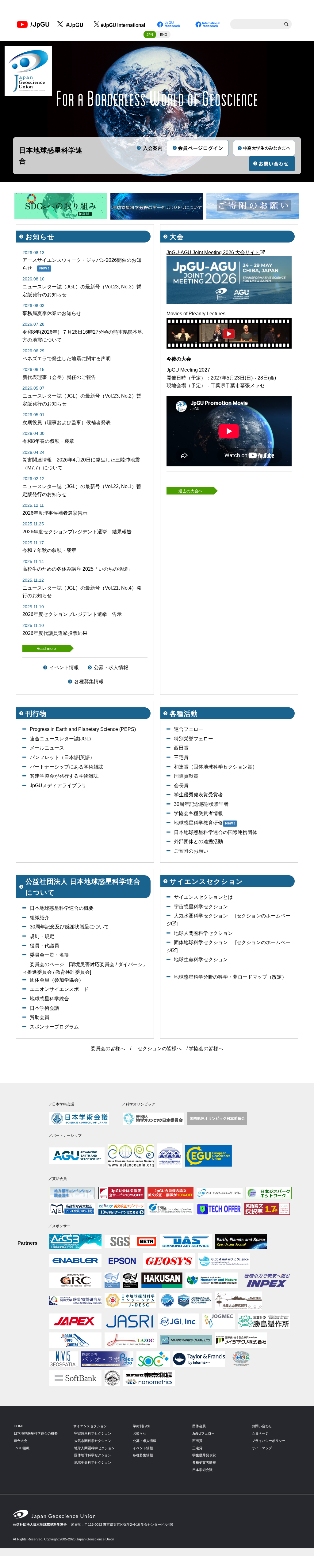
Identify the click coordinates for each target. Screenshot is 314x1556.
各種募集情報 (89, 681)
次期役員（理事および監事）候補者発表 (66, 422)
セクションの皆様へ (159, 1048)
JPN (150, 34)
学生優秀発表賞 (204, 1455)
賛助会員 (39, 1017)
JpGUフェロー (203, 1433)
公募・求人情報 (111, 667)
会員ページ (260, 1433)
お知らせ (139, 1433)
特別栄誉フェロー (193, 738)
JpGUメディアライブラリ (58, 785)
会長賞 (181, 785)
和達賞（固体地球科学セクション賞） (215, 766)
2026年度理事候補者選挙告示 (54, 513)
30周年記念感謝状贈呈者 (201, 804)
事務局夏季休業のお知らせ (51, 313)
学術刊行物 (141, 1426)
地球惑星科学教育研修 (198, 822)
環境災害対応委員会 (92, 964)
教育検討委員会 (73, 972)
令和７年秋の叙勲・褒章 (49, 550)
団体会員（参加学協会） (57, 980)
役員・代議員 (44, 945)
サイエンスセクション (90, 1426)
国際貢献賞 (186, 776)
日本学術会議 (44, 1008)
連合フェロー (188, 729)
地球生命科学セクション (201, 959)
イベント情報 (64, 667)
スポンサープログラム (54, 1026)
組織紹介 (39, 917)
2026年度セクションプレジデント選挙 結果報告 (77, 531)
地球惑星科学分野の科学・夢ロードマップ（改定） (230, 977)
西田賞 (181, 747)
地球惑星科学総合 (49, 998)
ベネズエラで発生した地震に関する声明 (66, 358)
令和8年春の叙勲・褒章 (48, 441)
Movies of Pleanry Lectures (196, 313)
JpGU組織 (21, 1448)
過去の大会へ (190, 491)
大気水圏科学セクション (201, 915)
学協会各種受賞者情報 (198, 813)
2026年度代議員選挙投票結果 (54, 633)
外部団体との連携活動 (198, 841)
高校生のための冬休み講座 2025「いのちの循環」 (77, 569)
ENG (163, 34)
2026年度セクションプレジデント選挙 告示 (72, 614)
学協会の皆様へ (206, 1048)
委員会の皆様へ (108, 1048)
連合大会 (20, 1441)
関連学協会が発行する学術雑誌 (64, 776)
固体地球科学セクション (201, 942)
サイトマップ (262, 1448)
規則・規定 (42, 936)
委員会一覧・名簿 (49, 955)
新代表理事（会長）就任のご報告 (59, 377)
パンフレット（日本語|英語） (62, 757)
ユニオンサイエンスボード (59, 989)
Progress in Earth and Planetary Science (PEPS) (83, 729)
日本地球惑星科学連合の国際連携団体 (215, 832)
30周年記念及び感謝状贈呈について (69, 926)
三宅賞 (181, 757)
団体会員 (199, 1426)
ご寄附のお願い (191, 851)
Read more (46, 648)
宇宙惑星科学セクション (201, 906)
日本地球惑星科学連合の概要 (62, 908)
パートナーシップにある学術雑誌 (66, 766)
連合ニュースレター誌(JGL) (60, 738)
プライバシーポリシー (268, 1441)
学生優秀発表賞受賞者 (198, 794)
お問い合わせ (262, 1426)
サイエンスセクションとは (203, 897)
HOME (19, 1426)
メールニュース (47, 747)
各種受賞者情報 (204, 1462)
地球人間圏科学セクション (203, 933)
